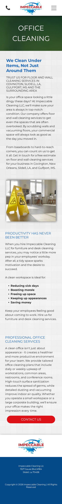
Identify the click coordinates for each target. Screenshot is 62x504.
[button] (53, 8)
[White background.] (8, 9)
